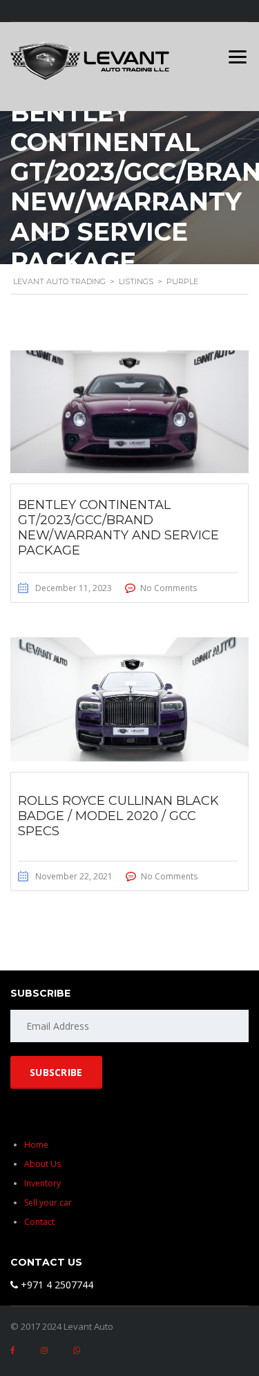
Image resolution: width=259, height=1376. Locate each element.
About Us (42, 1164)
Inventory (42, 1183)
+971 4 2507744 (55, 1284)
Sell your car (48, 1202)
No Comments (168, 588)
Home (36, 1144)
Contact (39, 1222)
